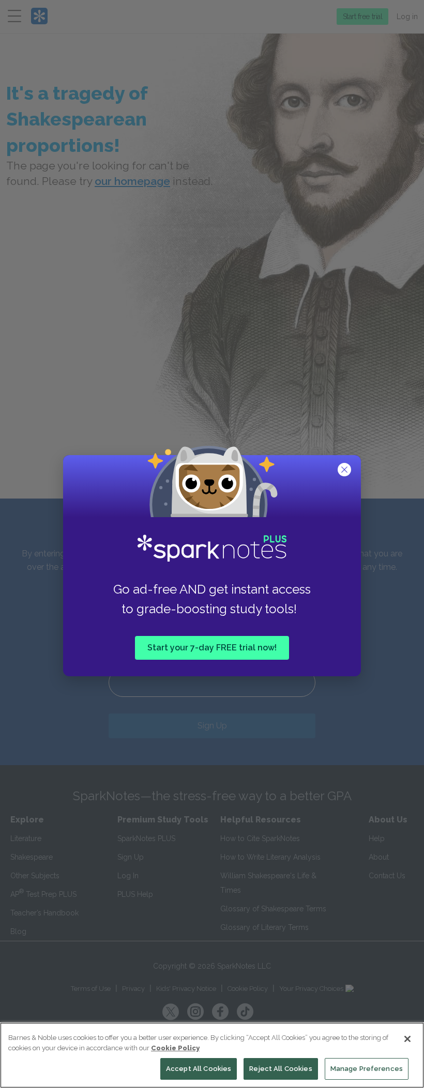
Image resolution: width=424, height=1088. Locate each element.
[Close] (407, 1039)
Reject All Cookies (280, 1069)
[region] (212, 1055)
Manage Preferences (366, 1069)
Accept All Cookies (198, 1069)
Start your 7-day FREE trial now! (212, 647)
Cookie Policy (175, 1048)
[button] (345, 470)
